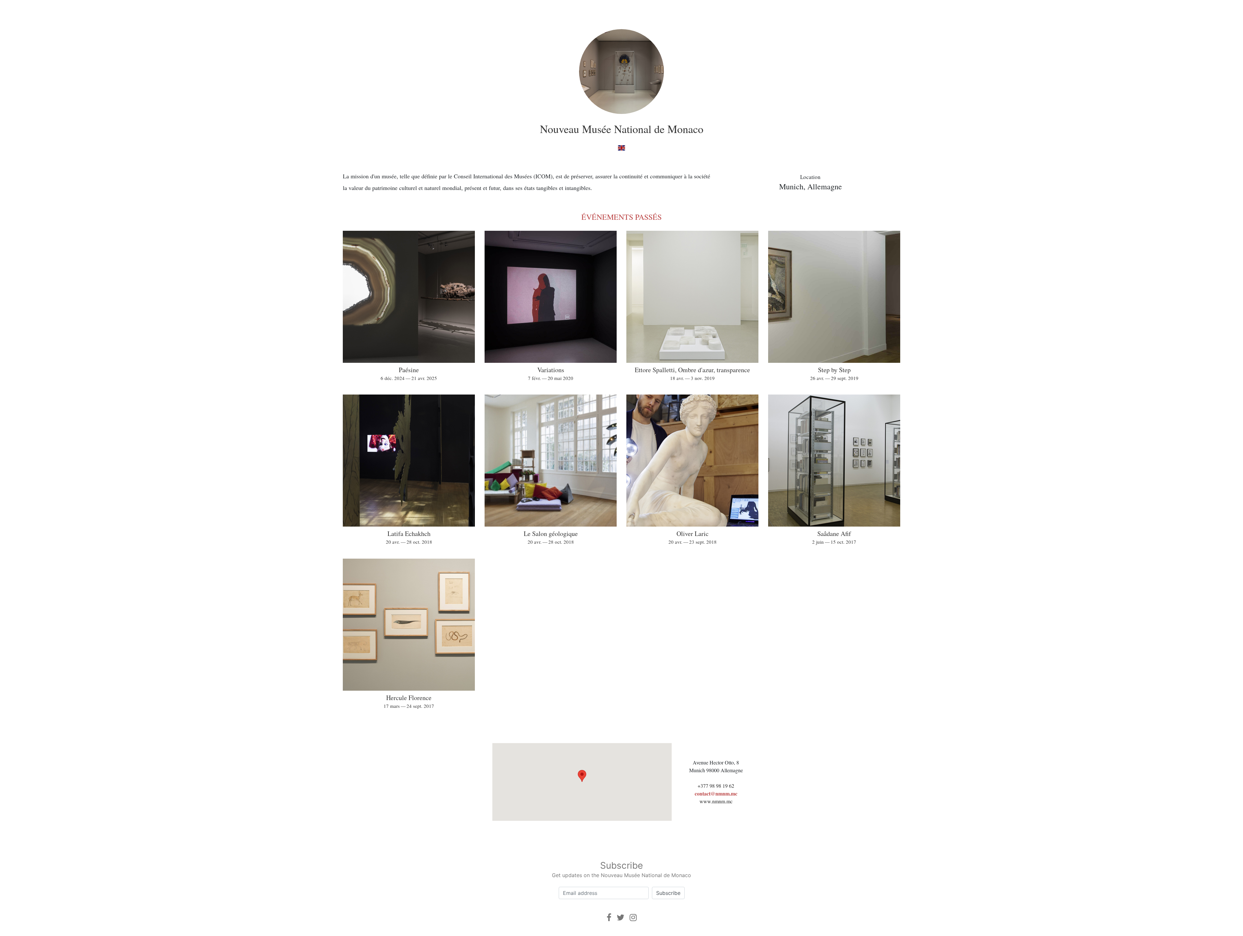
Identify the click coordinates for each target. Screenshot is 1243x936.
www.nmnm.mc (716, 801)
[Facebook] (609, 917)
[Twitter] (620, 917)
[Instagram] (633, 917)
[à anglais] (621, 147)
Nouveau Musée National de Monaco (621, 128)
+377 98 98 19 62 (716, 785)
